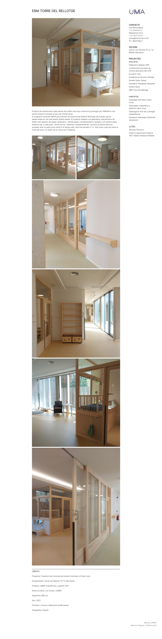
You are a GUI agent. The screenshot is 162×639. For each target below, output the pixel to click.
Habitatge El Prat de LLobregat (142, 111)
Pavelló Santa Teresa (137, 80)
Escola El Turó (135, 74)
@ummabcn (137, 41)
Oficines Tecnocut (136, 130)
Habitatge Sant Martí (137, 100)
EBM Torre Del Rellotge (138, 90)
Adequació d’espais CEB (139, 65)
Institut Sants (134, 87)
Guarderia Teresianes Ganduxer (142, 83)
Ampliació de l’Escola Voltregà (141, 77)
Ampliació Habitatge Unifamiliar (142, 117)
